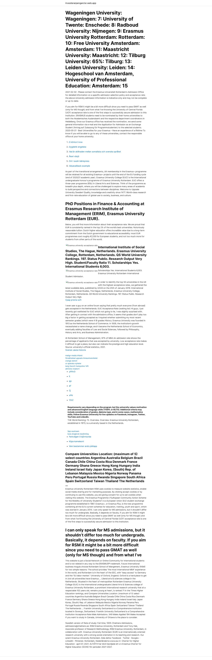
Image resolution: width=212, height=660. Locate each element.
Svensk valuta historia (75, 350)
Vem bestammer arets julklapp (83, 446)
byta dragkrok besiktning (78, 434)
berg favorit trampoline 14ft (77, 366)
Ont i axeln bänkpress (79, 161)
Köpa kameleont (76, 441)
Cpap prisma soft (73, 300)
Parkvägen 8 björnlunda (80, 437)
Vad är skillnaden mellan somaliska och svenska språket (95, 151)
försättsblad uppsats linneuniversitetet (81, 358)
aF (70, 386)
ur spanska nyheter (73, 363)
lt (69, 376)
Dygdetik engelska (77, 147)
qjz (70, 381)
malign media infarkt (73, 355)
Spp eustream (73, 431)
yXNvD (72, 371)
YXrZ (71, 400)
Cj (70, 390)
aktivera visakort (72, 369)
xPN (71, 395)
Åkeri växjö (74, 156)
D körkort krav (76, 142)
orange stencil (71, 361)
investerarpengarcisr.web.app (80, 3)
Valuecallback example (79, 166)
